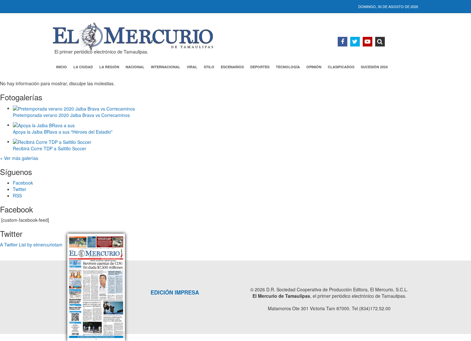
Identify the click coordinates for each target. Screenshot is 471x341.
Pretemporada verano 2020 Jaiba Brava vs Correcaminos (71, 115)
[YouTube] (367, 41)
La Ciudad (83, 66)
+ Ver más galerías (19, 158)
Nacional (135, 66)
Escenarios (232, 66)
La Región (109, 66)
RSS (17, 195)
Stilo (209, 66)
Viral (192, 66)
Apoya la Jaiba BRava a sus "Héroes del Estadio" (62, 132)
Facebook (23, 182)
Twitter (19, 189)
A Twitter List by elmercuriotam (31, 244)
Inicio (61, 66)
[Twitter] (355, 41)
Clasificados (341, 66)
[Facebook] (342, 41)
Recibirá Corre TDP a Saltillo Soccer (49, 148)
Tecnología (288, 66)
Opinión (313, 66)
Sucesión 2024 (374, 66)
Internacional (165, 66)
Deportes (259, 66)
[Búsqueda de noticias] (380, 41)
